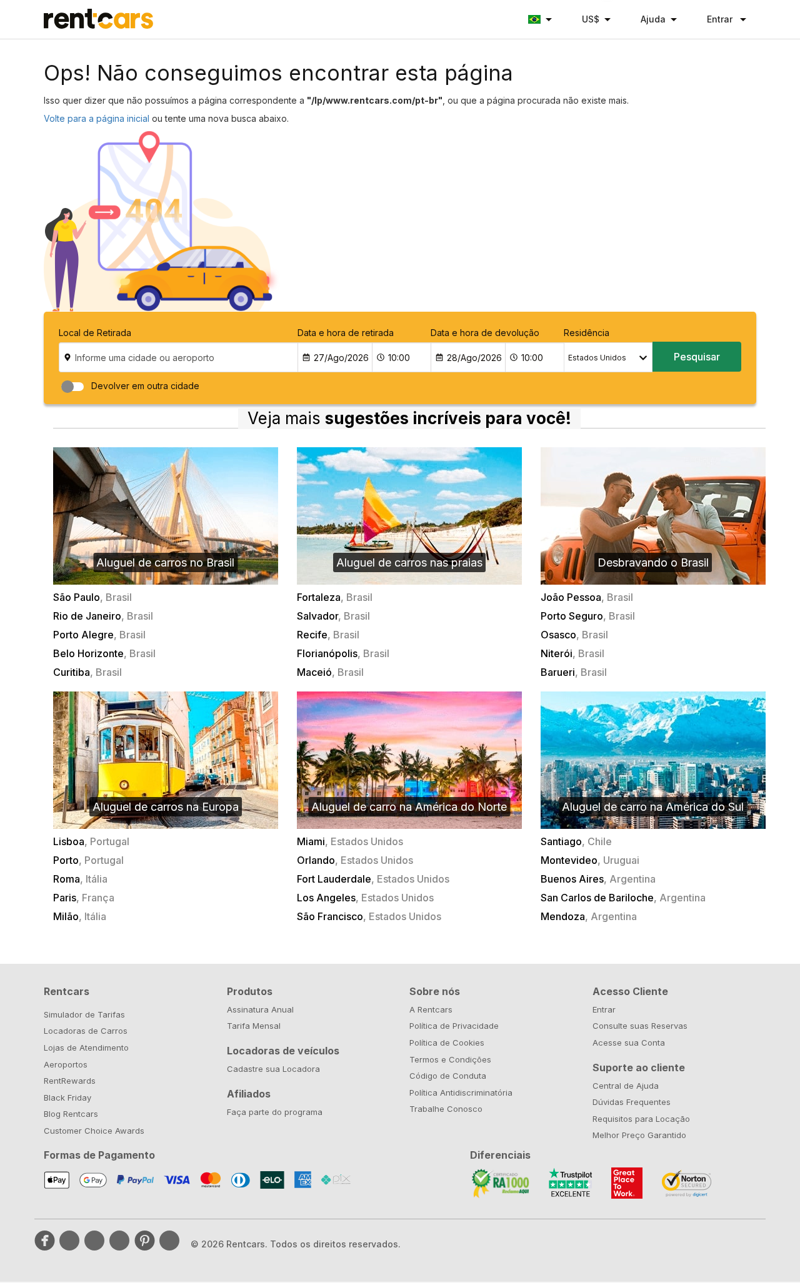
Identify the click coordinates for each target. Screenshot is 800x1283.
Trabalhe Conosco (445, 1109)
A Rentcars (430, 1009)
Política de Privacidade (454, 1026)
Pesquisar (697, 356)
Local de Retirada (95, 332)
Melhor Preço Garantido (639, 1135)
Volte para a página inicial (96, 118)
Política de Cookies (446, 1043)
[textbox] (608, 357)
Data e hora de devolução (485, 332)
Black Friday (67, 1097)
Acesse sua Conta (628, 1043)
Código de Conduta (447, 1076)
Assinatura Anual (260, 1009)
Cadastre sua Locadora (273, 1069)
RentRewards (70, 1081)
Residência (586, 332)
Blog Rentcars (71, 1114)
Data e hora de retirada (346, 332)
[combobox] (608, 357)
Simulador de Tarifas (84, 1014)
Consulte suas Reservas (640, 1026)
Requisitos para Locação (641, 1119)
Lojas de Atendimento (86, 1048)
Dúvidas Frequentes (631, 1102)
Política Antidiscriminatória (460, 1092)
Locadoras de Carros (86, 1031)
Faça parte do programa (274, 1112)
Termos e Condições (450, 1059)
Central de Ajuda (625, 1086)
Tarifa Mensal (254, 1026)
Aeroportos (66, 1064)
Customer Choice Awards (94, 1131)
